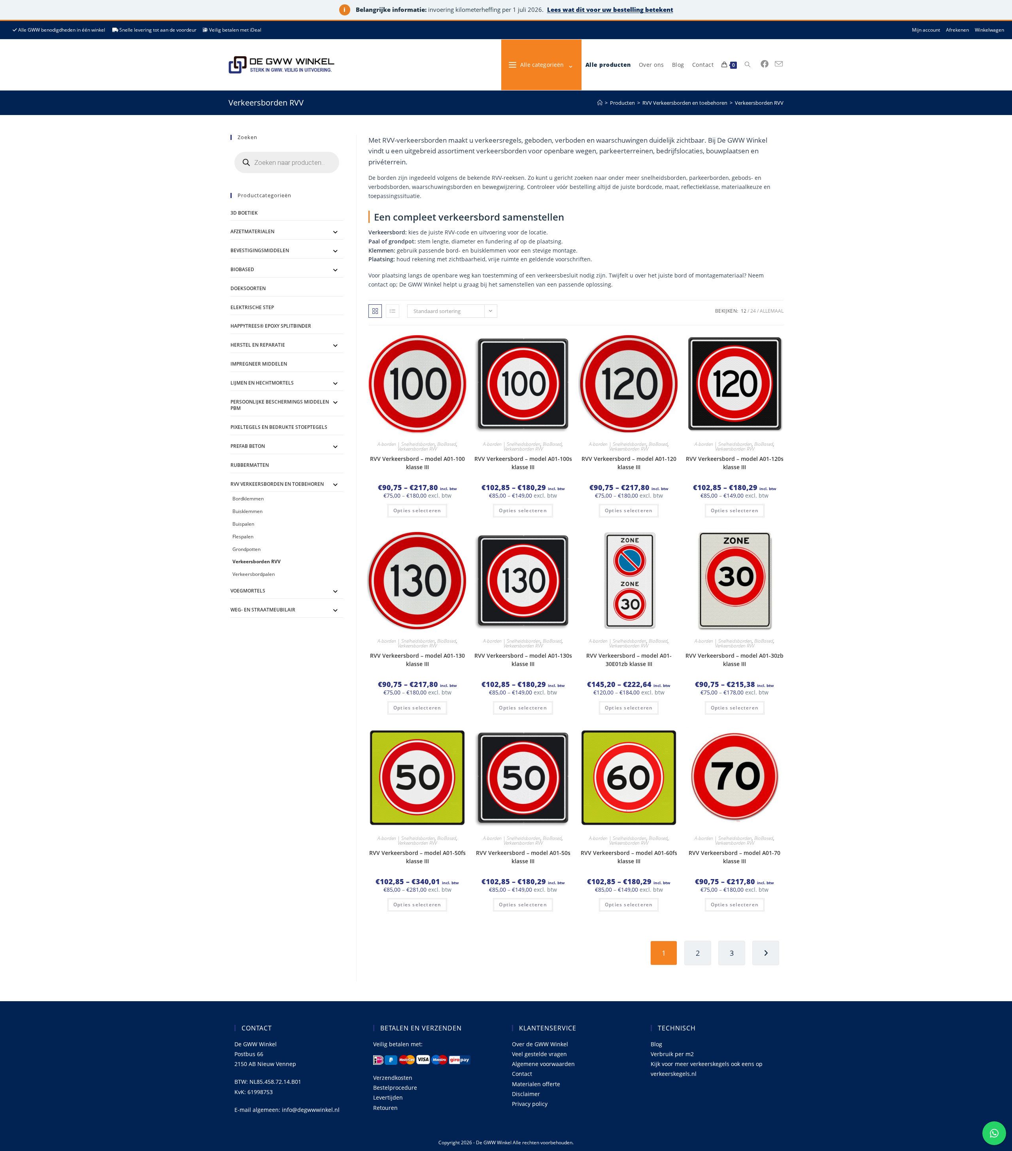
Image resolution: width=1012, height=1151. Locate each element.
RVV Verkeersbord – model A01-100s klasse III (523, 463)
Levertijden (388, 1097)
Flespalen (242, 536)
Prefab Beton (247, 446)
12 (743, 311)
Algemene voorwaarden (543, 1064)
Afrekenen (957, 29)
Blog (656, 1044)
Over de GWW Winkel (540, 1044)
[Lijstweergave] (392, 311)
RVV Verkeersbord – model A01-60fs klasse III (629, 857)
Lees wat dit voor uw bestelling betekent (610, 9)
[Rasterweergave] (375, 311)
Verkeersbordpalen (253, 574)
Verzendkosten (392, 1077)
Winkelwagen (989, 29)
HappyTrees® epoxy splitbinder (270, 326)
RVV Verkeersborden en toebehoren (277, 484)
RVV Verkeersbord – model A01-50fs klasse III (417, 857)
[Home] (599, 102)
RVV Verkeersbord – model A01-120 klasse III (629, 463)
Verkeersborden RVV (759, 102)
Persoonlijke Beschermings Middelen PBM (279, 405)
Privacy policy (530, 1104)
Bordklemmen (248, 498)
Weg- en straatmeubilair (262, 609)
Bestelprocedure (395, 1087)
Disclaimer (526, 1094)
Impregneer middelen (258, 363)
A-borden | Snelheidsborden (406, 444)
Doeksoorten (248, 288)
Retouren (385, 1107)
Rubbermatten (249, 465)
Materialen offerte (536, 1084)
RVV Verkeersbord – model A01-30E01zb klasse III (629, 660)
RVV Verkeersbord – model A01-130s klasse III (523, 660)
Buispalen (243, 524)
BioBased (446, 444)
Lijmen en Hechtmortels (262, 382)
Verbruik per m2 (672, 1054)
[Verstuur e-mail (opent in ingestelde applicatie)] (779, 64)
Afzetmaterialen (252, 231)
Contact (522, 1073)
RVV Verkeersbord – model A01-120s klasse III (735, 463)
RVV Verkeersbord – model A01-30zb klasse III (734, 660)
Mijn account (926, 29)
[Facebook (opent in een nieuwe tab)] (764, 64)
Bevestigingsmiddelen (259, 250)
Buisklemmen (247, 511)
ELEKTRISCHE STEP (252, 307)
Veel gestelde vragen (539, 1054)
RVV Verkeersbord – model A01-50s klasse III (523, 857)
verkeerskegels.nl (674, 1073)
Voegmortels (247, 590)
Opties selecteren (417, 510)
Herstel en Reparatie (257, 345)
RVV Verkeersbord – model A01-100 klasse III (417, 463)
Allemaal (772, 311)
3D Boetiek (244, 212)
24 (753, 311)
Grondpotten (246, 549)
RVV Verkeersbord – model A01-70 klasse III (734, 857)
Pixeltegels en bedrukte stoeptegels (278, 427)
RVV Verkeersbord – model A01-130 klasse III (417, 660)
